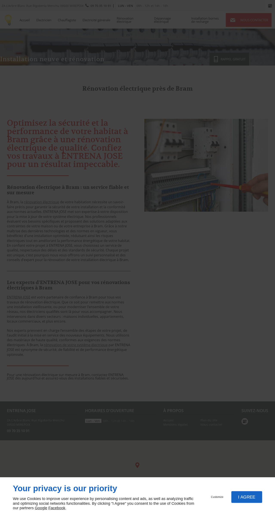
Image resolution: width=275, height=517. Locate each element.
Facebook (56, 508)
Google (41, 508)
